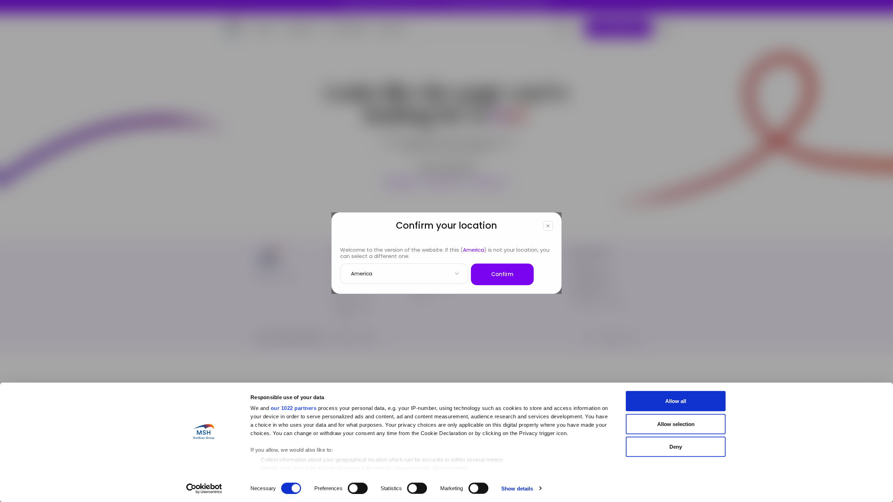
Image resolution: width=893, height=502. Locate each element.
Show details (517, 488)
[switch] (358, 488)
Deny (675, 447)
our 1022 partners (294, 408)
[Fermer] (548, 226)
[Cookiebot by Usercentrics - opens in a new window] (204, 488)
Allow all (675, 401)
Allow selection (676, 424)
